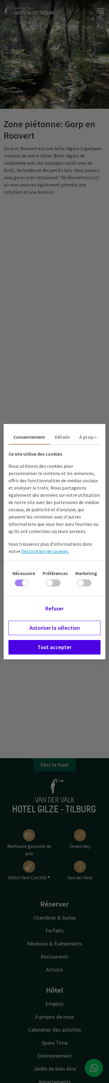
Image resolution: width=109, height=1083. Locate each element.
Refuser (54, 608)
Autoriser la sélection (54, 627)
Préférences (55, 573)
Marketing (86, 573)
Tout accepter (54, 647)
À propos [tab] (88, 437)
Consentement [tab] (29, 437)
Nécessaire (23, 573)
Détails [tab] (62, 437)
